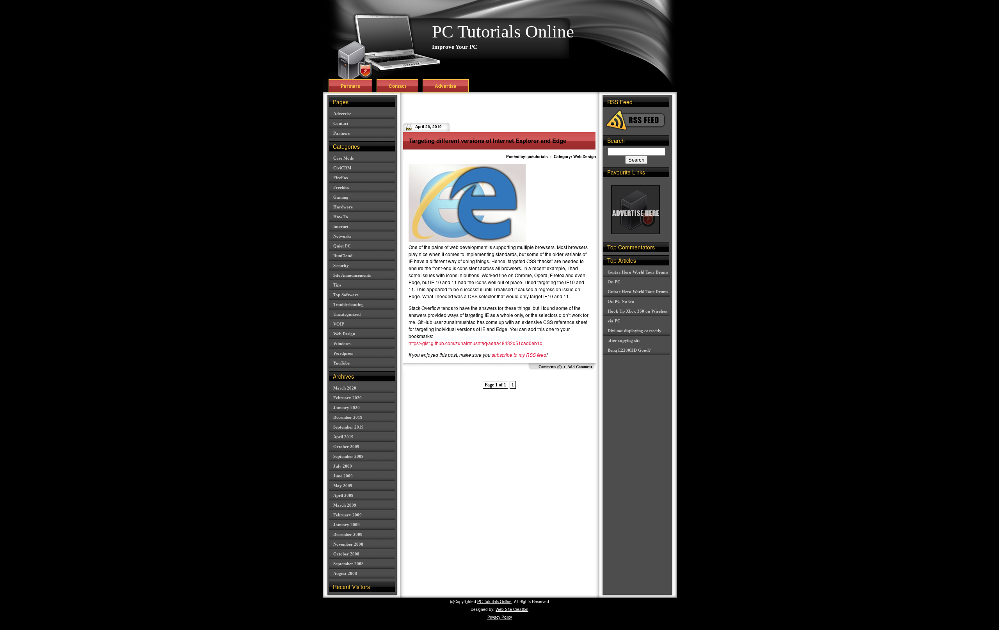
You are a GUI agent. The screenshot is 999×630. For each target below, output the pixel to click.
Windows (341, 343)
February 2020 (347, 397)
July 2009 (342, 466)
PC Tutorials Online (503, 31)
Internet (340, 226)
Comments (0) (550, 367)
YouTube (341, 363)
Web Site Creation (512, 609)
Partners (350, 85)
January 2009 (346, 524)
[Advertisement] (494, 108)
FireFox (340, 177)
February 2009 (347, 515)
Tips (337, 285)
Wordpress (343, 353)
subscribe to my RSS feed (519, 354)
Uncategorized (347, 314)
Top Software (346, 294)
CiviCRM (342, 168)
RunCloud (342, 255)
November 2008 (348, 544)
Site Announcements (352, 275)
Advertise (446, 85)
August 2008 (345, 573)
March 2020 (344, 388)
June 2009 (343, 475)
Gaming (340, 197)
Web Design (344, 333)
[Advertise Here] (635, 232)
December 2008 (348, 534)
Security (341, 265)
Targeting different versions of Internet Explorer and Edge (487, 140)
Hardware (343, 207)
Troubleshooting (348, 304)
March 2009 (344, 505)
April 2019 (343, 436)
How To (340, 216)
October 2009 (346, 446)
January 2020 (346, 407)
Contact (397, 85)
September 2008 (348, 563)
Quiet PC (342, 246)
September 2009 (348, 456)
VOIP (338, 324)
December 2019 (348, 417)
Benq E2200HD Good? (629, 350)
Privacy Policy (499, 617)
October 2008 (346, 554)
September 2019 (348, 427)
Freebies (341, 187)
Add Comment (579, 367)
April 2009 (343, 495)
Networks (342, 236)
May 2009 (342, 485)
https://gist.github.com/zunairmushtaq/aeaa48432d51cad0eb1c (475, 343)
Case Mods (343, 158)
